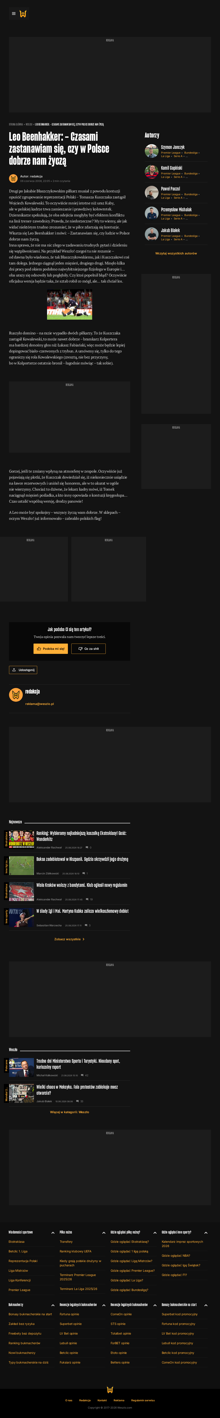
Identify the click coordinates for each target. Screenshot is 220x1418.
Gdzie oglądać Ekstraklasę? (130, 1241)
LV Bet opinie (69, 1333)
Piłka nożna (66, 1232)
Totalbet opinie (121, 1333)
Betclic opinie (69, 1353)
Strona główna (16, 124)
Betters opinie (120, 1362)
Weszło (29, 124)
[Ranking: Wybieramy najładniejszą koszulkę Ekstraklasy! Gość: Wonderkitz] (69, 840)
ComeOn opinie (121, 1314)
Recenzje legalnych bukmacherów (78, 1304)
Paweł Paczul (170, 188)
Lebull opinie (68, 1343)
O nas (68, 1400)
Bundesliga (190, 152)
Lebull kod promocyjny (177, 1343)
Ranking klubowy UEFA (76, 1251)
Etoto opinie (119, 1353)
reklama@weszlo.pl (39, 704)
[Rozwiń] (51, 1232)
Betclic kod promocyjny (178, 1353)
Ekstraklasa (6, 839)
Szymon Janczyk (173, 147)
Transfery (66, 1241)
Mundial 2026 (6, 1093)
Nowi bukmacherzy (22, 1353)
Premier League (170, 152)
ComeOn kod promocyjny (179, 1362)
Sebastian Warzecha (49, 925)
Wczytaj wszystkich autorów (176, 253)
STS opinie (118, 1324)
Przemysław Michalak (176, 209)
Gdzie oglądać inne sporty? (176, 1232)
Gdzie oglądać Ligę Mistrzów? (131, 1261)
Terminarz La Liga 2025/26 (79, 1289)
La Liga (165, 156)
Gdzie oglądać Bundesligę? (129, 1290)
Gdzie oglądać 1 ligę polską (129, 1251)
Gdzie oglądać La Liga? (127, 1280)
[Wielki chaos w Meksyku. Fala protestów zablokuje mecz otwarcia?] (69, 1093)
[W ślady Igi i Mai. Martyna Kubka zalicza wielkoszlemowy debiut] (69, 917)
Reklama (119, 1400)
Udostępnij (27, 670)
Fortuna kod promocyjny (178, 1324)
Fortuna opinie (69, 1314)
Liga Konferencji (20, 1280)
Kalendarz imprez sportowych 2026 (182, 1244)
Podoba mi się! (54, 648)
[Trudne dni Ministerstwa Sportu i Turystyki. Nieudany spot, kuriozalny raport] (69, 1067)
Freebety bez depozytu (25, 1333)
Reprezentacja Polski (23, 1261)
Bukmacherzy (16, 1304)
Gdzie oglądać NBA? (176, 1255)
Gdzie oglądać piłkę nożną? (125, 1232)
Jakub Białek (170, 230)
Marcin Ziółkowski (48, 873)
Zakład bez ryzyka (22, 1324)
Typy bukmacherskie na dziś (28, 1362)
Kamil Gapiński (171, 168)
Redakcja (85, 1400)
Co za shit (91, 648)
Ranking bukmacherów (24, 1343)
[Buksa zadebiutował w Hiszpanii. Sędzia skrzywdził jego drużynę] (69, 865)
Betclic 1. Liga (18, 1251)
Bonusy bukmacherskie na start (30, 1314)
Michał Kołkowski (47, 1075)
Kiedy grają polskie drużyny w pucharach (80, 1263)
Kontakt (102, 1400)
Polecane (6, 1065)
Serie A (178, 156)
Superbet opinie (71, 1324)
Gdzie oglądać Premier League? (133, 1270)
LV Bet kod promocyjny (178, 1333)
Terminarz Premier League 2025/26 (78, 1277)
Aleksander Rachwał (49, 847)
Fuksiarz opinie (70, 1362)
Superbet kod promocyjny (180, 1314)
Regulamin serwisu (143, 1400)
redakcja (36, 176)
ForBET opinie (120, 1343)
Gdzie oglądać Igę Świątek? (181, 1265)
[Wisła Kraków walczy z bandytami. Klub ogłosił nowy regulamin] (69, 891)
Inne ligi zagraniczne (6, 864)
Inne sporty (6, 916)
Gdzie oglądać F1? (174, 1275)
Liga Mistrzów (18, 1270)
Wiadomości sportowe (21, 1232)
